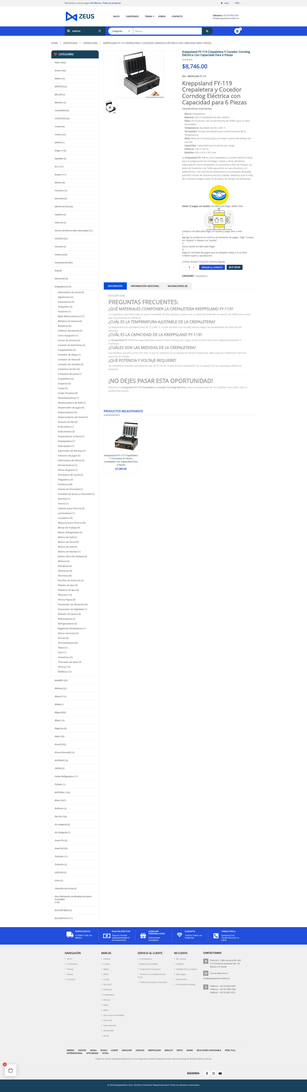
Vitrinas (62, 666)
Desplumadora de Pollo (70, 402)
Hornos (61, 503)
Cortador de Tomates (69, 364)
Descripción (115, 285)
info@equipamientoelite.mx (226, 18)
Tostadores (63, 657)
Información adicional (145, 285)
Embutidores (64, 431)
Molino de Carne (66, 541)
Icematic (59, 246)
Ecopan (58, 174)
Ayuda (221, 261)
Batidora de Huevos (68, 321)
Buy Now (234, 267)
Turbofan (59, 856)
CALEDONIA (60, 110)
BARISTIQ (59, 86)
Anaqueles (63, 306)
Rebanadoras (65, 618)
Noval (57, 744)
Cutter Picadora (66, 393)
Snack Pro (59, 840)
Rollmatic (59, 808)
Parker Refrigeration (64, 776)
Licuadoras (63, 517)
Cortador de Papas (68, 354)
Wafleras (62, 671)
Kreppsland (70, 42)
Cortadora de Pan (67, 369)
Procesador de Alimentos (71, 604)
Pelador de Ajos (66, 585)
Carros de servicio (67, 340)
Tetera (61, 647)
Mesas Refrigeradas (68, 532)
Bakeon (58, 78)
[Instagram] (213, 1073)
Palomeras (63, 570)
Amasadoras (64, 301)
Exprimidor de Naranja (70, 450)
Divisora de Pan (66, 421)
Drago (57, 150)
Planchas (62, 594)
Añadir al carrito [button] (121, 473)
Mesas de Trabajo (67, 527)
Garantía (190, 931)
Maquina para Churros (70, 522)
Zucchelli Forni (61, 918)
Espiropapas (64, 445)
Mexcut (58, 696)
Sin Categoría (61, 832)
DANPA (58, 142)
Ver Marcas (95, 3)
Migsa (57, 712)
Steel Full (59, 848)
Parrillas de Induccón (69, 580)
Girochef (59, 198)
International (61, 262)
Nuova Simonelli (62, 752)
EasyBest (59, 158)
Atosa (57, 70)
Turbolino (59, 864)
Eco (56, 166)
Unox (57, 880)
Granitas (62, 498)
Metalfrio (59, 680)
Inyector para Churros (69, 508)
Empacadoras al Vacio (69, 436)
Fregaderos (64, 479)
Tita (60, 652)
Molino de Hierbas (67, 551)
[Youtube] (220, 1073)
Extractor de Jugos (67, 455)
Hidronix (59, 222)
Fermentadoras (66, 465)
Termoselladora (66, 642)
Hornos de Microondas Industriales (71, 230)
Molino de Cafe (66, 537)
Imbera (58, 254)
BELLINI (58, 94)
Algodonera (64, 297)
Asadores (63, 311)
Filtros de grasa (66, 469)
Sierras (61, 637)
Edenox (58, 182)
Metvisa (58, 688)
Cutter (61, 388)
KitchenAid (60, 278)
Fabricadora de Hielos (69, 460)
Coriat (57, 126)
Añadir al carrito (212, 267)
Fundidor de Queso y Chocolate (74, 493)
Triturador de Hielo (68, 661)
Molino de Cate (66, 546)
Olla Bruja (63, 565)
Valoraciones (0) (177, 285)
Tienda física (228, 931)
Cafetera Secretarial (68, 330)
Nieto (57, 736)
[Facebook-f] (207, 1073)
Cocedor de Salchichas (70, 345)
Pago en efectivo (121, 931)
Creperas (62, 383)
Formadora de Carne (69, 474)
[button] (110, 107)
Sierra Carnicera (66, 633)
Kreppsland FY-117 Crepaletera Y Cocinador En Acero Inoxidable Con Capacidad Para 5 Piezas (121, 460)
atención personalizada (156, 932)
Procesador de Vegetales (71, 609)
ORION (58, 768)
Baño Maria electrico (69, 316)
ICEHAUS (59, 238)
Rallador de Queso (68, 613)
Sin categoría (61, 824)
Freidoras (63, 484)
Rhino (57, 800)
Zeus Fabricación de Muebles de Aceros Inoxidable (73, 898)
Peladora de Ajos (67, 589)
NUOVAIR (59, 760)
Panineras (63, 575)
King (57, 270)
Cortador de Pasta (67, 359)
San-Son (58, 816)
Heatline (59, 214)
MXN (237, 3)
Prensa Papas (65, 599)
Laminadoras (65, 513)
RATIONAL (59, 792)
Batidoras (63, 325)
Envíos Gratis (82, 931)
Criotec (58, 134)
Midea (57, 704)
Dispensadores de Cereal (71, 417)
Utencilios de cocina (64, 888)
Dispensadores (66, 412)
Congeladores (65, 349)
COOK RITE (60, 118)
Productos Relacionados (123, 411)
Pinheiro (59, 784)
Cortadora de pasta (68, 373)
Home (54, 42)
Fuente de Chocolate (69, 489)
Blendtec (59, 102)
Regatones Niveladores (70, 628)
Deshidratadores (67, 397)
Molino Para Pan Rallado (71, 556)
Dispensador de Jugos (69, 407)
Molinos (62, 561)
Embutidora (64, 426)
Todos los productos (112, 3)
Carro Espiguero (66, 335)
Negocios (59, 728)
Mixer (57, 720)
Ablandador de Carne (69, 292)
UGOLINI (59, 872)
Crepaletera (90, 42)
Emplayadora (65, 441)
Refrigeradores (66, 623)
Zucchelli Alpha (62, 910)
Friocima (59, 190)
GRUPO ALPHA (62, 206)
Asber (57, 62)
